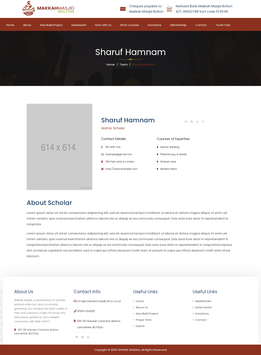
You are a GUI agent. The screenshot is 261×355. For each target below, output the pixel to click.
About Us (142, 307)
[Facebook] (192, 121)
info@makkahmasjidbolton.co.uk (99, 301)
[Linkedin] (88, 337)
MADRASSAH (203, 301)
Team (124, 65)
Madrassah (79, 25)
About (27, 25)
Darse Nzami (203, 307)
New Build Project (51, 25)
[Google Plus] (203, 121)
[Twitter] (186, 121)
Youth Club (223, 25)
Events (140, 326)
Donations (154, 25)
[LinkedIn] (197, 121)
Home (10, 25)
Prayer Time (143, 320)
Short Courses (129, 25)
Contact (201, 25)
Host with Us (103, 25)
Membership (178, 25)
